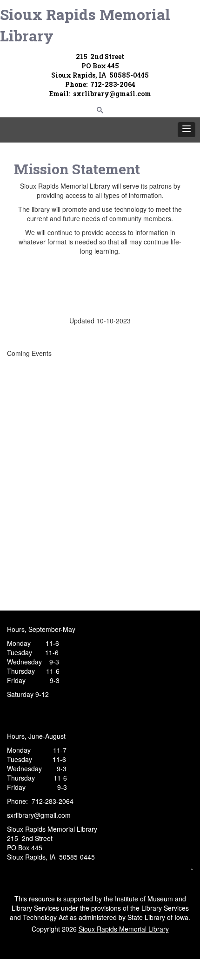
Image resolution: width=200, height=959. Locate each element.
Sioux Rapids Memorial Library (85, 25)
